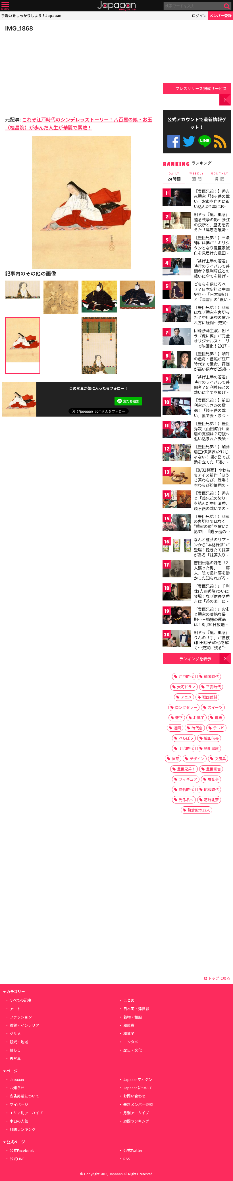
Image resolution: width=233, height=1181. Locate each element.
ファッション (21, 1017)
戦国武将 (209, 697)
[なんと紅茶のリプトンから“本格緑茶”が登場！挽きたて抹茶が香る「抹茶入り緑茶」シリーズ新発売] (177, 546)
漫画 (177, 727)
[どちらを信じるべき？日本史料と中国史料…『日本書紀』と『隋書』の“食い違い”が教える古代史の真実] (177, 291)
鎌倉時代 (186, 789)
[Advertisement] (45, 72)
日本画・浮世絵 (136, 1008)
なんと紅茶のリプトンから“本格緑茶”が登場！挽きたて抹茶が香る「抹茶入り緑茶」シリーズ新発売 (212, 549)
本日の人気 (19, 1121)
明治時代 (186, 748)
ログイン (199, 15)
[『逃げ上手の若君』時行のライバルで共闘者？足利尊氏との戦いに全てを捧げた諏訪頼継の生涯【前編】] (177, 267)
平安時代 (213, 686)
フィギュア (188, 779)
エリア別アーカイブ (26, 1112)
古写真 (15, 1058)
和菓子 (128, 1033)
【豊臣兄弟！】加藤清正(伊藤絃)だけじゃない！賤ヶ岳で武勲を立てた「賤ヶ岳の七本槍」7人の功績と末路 (212, 459)
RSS (220, 141)
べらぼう (186, 738)
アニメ (186, 697)
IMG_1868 (19, 28)
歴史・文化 (132, 1050)
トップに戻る (218, 978)
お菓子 (198, 717)
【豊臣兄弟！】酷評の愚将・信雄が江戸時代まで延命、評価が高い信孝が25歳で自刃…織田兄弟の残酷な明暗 (212, 366)
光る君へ (186, 799)
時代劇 (197, 727)
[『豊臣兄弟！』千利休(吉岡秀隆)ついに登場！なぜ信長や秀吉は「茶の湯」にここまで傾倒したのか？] (177, 592)
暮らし (15, 1050)
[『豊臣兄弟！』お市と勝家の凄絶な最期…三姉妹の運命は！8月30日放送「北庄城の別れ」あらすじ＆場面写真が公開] (177, 616)
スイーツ (215, 707)
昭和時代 (211, 789)
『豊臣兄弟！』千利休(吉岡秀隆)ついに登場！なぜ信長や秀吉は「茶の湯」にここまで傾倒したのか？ (212, 598)
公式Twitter (189, 141)
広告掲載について (24, 1096)
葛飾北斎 (211, 799)
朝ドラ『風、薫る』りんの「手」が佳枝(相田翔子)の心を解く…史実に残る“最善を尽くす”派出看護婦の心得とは (212, 645)
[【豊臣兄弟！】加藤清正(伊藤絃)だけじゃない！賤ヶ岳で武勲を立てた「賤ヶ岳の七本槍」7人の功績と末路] (177, 453)
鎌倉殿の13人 (199, 810)
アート (15, 1008)
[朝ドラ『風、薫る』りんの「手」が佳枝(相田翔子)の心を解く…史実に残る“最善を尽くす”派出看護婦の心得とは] (177, 639)
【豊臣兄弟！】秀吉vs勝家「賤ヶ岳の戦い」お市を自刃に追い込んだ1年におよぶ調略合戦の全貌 (212, 201)
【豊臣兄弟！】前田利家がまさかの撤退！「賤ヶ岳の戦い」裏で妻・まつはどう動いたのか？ (212, 410)
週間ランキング (136, 1121)
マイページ (19, 1104)
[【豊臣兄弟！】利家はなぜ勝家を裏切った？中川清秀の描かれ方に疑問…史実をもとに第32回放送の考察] (177, 314)
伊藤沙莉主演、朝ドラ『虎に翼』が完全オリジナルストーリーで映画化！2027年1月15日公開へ (212, 340)
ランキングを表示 (195, 658)
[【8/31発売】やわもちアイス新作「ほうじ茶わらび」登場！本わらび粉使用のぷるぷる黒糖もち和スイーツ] (177, 476)
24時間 (174, 177)
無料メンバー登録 (138, 1104)
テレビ (218, 727)
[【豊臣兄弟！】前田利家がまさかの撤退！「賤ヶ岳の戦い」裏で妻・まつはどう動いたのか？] (177, 407)
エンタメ (130, 1041)
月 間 (219, 177)
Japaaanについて (137, 1087)
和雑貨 (128, 1025)
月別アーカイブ (136, 1112)
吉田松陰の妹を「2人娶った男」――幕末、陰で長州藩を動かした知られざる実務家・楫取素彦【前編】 (212, 575)
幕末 (218, 717)
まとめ (128, 1000)
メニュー (5, 6)
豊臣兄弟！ (186, 769)
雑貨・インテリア (24, 1025)
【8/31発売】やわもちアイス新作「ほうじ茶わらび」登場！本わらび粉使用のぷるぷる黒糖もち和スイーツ (212, 482)
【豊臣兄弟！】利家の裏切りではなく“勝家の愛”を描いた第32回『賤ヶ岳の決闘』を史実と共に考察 (212, 529)
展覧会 (213, 779)
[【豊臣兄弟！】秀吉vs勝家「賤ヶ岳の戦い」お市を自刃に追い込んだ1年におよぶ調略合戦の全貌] (177, 198)
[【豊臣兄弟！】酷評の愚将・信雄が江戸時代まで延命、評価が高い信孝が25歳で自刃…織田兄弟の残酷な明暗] (177, 360)
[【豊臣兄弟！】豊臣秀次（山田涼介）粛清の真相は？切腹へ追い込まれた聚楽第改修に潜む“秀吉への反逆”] (177, 430)
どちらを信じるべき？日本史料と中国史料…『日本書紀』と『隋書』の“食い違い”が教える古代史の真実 (212, 296)
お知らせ (17, 1087)
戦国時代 (211, 676)
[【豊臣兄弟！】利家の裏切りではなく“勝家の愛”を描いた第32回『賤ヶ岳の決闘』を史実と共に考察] (177, 523)
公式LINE (204, 141)
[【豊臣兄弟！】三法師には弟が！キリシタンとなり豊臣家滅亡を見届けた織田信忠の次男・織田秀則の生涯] (177, 244)
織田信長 (211, 738)
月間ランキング (23, 1129)
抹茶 (175, 758)
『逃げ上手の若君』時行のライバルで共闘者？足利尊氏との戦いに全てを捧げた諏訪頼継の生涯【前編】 (212, 273)
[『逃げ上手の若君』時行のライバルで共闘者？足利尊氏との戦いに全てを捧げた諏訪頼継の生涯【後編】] (177, 383)
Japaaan (116, 6)
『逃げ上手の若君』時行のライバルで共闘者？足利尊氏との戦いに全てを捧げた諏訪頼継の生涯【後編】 (212, 389)
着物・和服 (132, 1017)
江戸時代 (186, 676)
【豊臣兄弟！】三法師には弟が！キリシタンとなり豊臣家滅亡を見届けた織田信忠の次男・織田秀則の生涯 (212, 250)
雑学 (179, 717)
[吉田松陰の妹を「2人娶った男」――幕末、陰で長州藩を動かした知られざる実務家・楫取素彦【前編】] (177, 569)
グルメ (15, 1033)
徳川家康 (211, 748)
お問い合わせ (134, 1096)
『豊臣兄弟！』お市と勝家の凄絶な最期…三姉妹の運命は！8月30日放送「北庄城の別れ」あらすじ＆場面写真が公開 (212, 624)
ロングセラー (186, 707)
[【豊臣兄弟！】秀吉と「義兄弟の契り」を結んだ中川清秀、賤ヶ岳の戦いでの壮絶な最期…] (177, 500)
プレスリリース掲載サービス (201, 88)
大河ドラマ (186, 686)
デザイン (197, 758)
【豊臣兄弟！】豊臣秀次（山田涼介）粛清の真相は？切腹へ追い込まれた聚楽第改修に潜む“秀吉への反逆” (212, 436)
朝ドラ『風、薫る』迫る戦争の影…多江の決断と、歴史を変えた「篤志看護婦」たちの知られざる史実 (212, 227)
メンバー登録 (220, 15)
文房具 (220, 758)
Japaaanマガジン (137, 1079)
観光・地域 (19, 1041)
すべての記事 (20, 1000)
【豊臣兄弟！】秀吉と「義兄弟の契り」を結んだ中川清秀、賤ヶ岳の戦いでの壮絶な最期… (212, 503)
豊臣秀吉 (213, 769)
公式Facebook (173, 141)
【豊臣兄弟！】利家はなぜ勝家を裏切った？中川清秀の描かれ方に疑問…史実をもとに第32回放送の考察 (212, 320)
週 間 (197, 177)
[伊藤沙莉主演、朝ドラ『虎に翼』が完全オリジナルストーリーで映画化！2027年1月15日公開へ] (177, 337)
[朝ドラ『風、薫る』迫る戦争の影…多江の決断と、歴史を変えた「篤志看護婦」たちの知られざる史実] (177, 221)
